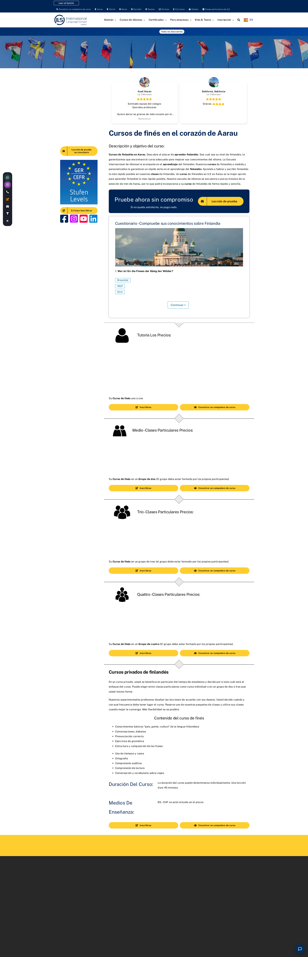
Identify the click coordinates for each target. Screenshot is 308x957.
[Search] (238, 20)
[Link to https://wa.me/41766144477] (7, 177)
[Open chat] (300, 949)
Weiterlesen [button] (144, 118)
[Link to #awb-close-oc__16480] (7, 221)
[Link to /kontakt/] (7, 199)
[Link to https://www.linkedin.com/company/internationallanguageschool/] (93, 218)
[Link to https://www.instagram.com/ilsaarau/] (74, 218)
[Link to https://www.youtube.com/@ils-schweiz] (84, 218)
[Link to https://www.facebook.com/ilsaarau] (64, 218)
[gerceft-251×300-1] (79, 161)
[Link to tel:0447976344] (7, 192)
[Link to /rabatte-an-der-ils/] (7, 206)
